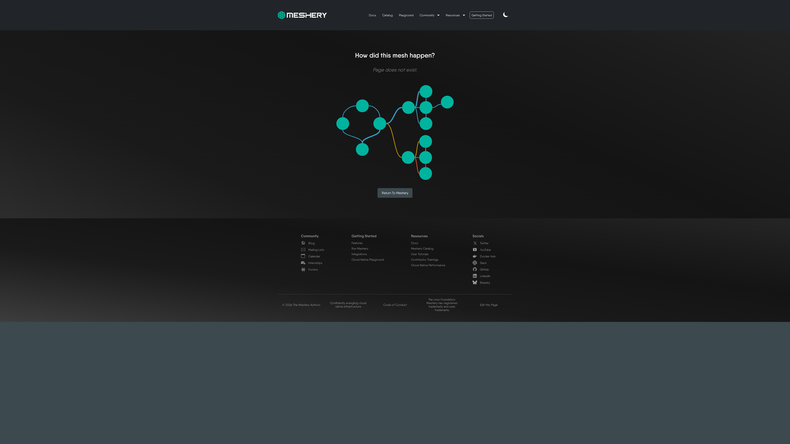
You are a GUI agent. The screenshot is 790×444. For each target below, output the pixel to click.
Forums (313, 269)
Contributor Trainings (424, 259)
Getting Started (482, 15)
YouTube (485, 249)
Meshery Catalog (422, 248)
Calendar (314, 256)
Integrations (359, 254)
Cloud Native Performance (428, 265)
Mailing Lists (316, 249)
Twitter (484, 243)
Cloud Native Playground (368, 259)
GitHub (484, 269)
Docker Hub (487, 256)
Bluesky (484, 282)
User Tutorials (420, 254)
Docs (372, 15)
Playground (406, 15)
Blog (311, 243)
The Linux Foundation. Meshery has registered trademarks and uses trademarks (441, 305)
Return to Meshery (395, 193)
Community (427, 15)
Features (357, 243)
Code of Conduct (395, 304)
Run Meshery (360, 248)
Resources (453, 15)
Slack (483, 263)
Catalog (387, 15)
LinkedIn (484, 276)
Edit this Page (489, 304)
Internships (315, 263)
